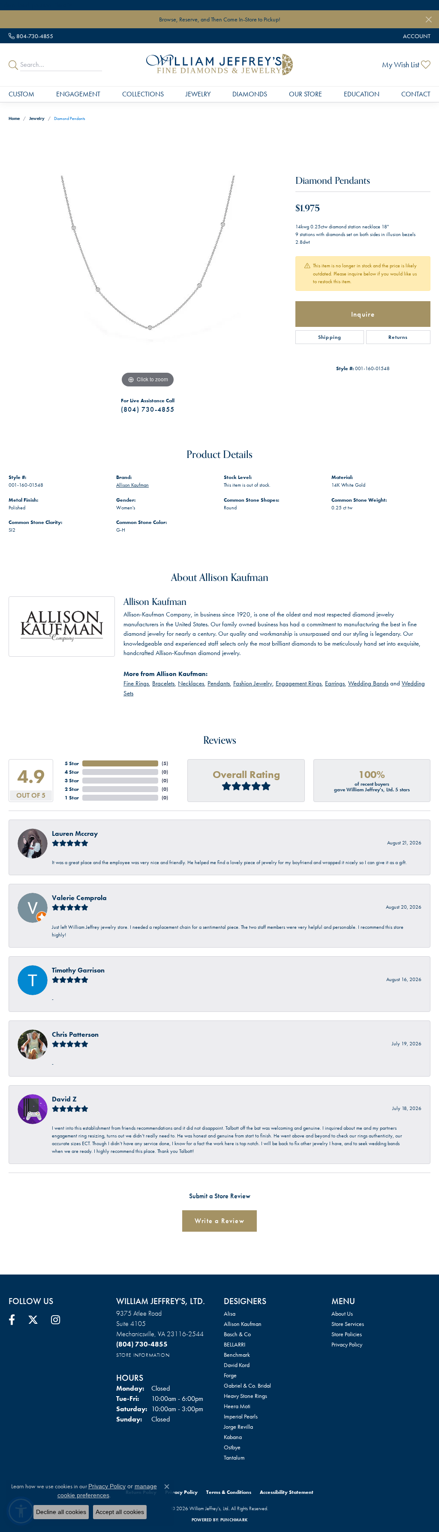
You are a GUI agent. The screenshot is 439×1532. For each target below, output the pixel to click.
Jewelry (198, 94)
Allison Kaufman (132, 485)
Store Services (347, 1324)
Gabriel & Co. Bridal (247, 1385)
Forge (230, 1375)
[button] (415, 35)
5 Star (72, 763)
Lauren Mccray (75, 833)
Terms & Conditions (228, 1492)
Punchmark (233, 1520)
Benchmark (237, 1354)
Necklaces (191, 683)
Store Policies (346, 1334)
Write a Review (219, 1220)
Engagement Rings (299, 683)
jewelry (37, 118)
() (165, 763)
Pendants (218, 683)
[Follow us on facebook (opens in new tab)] (11, 1320)
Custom (21, 94)
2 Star (72, 789)
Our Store (305, 94)
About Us (342, 1313)
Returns (398, 337)
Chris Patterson (75, 1034)
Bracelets (163, 683)
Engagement (78, 94)
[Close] (428, 19)
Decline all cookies (61, 1511)
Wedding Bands (368, 683)
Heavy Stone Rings (245, 1396)
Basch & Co (237, 1334)
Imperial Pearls (241, 1416)
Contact (415, 94)
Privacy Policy (346, 1344)
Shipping (330, 337)
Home (14, 118)
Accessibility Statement (286, 1492)
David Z (64, 1099)
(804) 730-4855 (148, 409)
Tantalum (234, 1457)
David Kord (237, 1365)
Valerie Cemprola (79, 897)
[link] (31, 35)
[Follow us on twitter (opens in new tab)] (33, 1320)
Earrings (335, 683)
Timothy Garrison (78, 970)
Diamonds (249, 94)
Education (361, 94)
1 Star (72, 797)
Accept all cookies (120, 1511)
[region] (148, 261)
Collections (143, 94)
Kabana (233, 1437)
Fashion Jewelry (252, 683)
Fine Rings (136, 683)
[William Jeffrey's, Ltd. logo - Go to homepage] (219, 64)
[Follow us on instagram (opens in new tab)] (55, 1320)
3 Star (72, 780)
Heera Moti (237, 1406)
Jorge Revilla (238, 1426)
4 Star (72, 772)
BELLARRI (234, 1344)
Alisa (229, 1313)
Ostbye (232, 1447)
